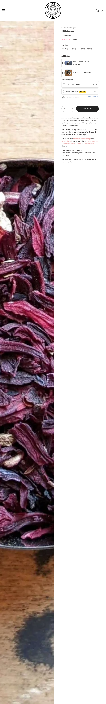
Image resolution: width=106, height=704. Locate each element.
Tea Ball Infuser (77, 73)
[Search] (97, 10)
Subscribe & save (76, 91)
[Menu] (3, 10)
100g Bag (72, 49)
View (69, 64)
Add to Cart (87, 109)
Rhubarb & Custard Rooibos (71, 144)
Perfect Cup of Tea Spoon (81, 61)
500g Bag (81, 49)
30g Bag (64, 49)
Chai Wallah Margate (68, 28)
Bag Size (64, 45)
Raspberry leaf (78, 139)
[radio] (64, 84)
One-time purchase (73, 84)
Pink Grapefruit (92, 141)
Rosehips (87, 139)
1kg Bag (89, 49)
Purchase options (67, 80)
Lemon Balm (66, 141)
